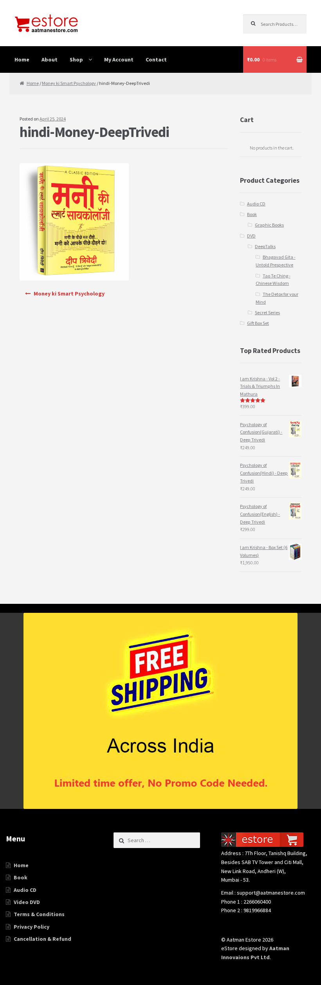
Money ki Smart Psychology (69, 83)
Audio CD (256, 204)
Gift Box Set (258, 323)
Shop (76, 59)
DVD (251, 236)
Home (21, 59)
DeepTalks (265, 246)
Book (252, 214)
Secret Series (267, 312)
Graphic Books (269, 225)
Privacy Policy (31, 926)
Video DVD (27, 902)
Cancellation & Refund (42, 938)
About (49, 59)
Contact (156, 59)
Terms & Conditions (39, 914)
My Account (118, 59)
